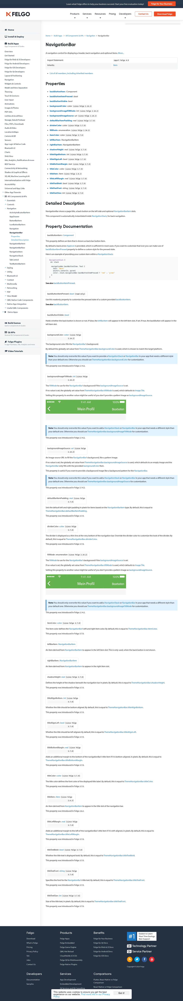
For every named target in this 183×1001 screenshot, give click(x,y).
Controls (10, 204)
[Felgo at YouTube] (151, 959)
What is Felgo (32, 943)
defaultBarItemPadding (61, 120)
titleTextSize (55, 193)
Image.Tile (139, 390)
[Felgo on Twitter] (137, 959)
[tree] (20, 190)
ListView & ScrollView (14, 116)
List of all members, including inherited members (71, 73)
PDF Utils (8, 112)
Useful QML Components (17, 308)
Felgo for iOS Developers (15, 67)
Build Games (15, 324)
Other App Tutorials (13, 192)
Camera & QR (10, 136)
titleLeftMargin (57, 178)
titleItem (54, 173)
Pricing (112, 14)
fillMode (53, 130)
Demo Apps (12, 312)
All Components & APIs (17, 196)
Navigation (9, 79)
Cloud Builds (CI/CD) (68, 955)
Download (31, 938)
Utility (9, 271)
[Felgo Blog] (129, 959)
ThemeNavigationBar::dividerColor (81, 539)
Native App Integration (16, 304)
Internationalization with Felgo (17, 180)
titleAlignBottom (58, 154)
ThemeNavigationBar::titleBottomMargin (64, 760)
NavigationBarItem (17, 243)
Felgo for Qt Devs (101, 943)
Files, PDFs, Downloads (14, 124)
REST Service (10, 164)
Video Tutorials (15, 351)
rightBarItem (56, 144)
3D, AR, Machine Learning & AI (17, 176)
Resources (100, 14)
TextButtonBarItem (17, 263)
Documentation (33, 979)
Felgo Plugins (20, 342)
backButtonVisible (58, 101)
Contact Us (143, 13)
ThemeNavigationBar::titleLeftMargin (62, 834)
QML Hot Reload (67, 951)
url (72, 448)
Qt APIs (17, 333)
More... (121, 53)
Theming (8, 91)
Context (10, 280)
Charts (7, 152)
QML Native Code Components (20, 300)
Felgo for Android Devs (103, 951)
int (74, 376)
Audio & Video (10, 128)
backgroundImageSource (62, 115)
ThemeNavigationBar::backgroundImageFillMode (109, 431)
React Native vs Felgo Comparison (108, 987)
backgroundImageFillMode (62, 110)
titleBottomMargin (58, 164)
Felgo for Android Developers (17, 63)
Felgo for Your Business (161, 3)
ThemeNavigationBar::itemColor (142, 628)
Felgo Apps (65, 938)
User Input (9, 99)
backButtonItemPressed (61, 96)
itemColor (54, 135)
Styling (10, 267)
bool (72, 293)
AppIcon (71, 245)
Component (68, 235)
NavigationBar (16, 232)
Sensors (8, 140)
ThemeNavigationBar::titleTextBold (119, 855)
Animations (9, 104)
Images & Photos (12, 108)
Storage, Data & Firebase (15, 120)
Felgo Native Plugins (68, 964)
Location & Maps (11, 132)
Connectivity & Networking (16, 168)
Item (115, 65)
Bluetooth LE (10, 148)
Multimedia (12, 284)
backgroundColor (58, 106)
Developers (125, 14)
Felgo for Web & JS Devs (103, 947)
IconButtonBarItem (17, 224)
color (66, 334)
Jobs (28, 960)
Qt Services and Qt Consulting (72, 988)
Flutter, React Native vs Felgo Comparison (106, 981)
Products (74, 14)
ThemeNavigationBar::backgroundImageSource (106, 462)
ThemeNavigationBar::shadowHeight (148, 682)
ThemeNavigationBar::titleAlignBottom (125, 707)
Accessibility (10, 184)
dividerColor (55, 125)
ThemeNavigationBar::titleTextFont (128, 880)
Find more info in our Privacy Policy (81, 995)
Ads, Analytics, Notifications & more (19, 160)
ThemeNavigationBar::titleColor (138, 781)
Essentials (11, 200)
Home (11, 29)
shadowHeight (56, 149)
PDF (8, 292)
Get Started (9, 55)
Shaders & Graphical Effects (16, 172)
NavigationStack (16, 255)
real (71, 498)
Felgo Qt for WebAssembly (71, 960)
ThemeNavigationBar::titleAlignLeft (120, 732)
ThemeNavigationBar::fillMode (98, 390)
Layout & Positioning (13, 75)
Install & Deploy (16, 36)
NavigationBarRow (17, 247)
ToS (28, 955)
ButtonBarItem (16, 220)
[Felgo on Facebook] (144, 959)
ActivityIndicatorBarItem (20, 212)
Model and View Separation (16, 87)
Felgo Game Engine (68, 947)
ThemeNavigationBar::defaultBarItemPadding (66, 511)
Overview (9, 51)
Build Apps (14, 44)
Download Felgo (164, 14)
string (62, 871)
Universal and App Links (15, 188)
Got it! (121, 993)
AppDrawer (14, 216)
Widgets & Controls (13, 83)
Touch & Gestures (12, 95)
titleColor (54, 168)
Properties (15, 236)
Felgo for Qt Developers (15, 71)
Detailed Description (20, 240)
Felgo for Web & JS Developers (17, 59)
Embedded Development (70, 984)
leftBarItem (55, 139)
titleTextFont (56, 188)
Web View (9, 156)
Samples (30, 984)
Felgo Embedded (67, 943)
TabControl (14, 259)
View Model (12, 296)
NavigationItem (16, 251)
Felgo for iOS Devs (101, 955)
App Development (68, 979)
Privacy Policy (32, 951)
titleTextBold (56, 183)
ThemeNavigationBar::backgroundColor (97, 348)
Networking (12, 288)
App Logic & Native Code (15, 144)
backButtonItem (57, 91)
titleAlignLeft (56, 159)
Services (87, 14)
